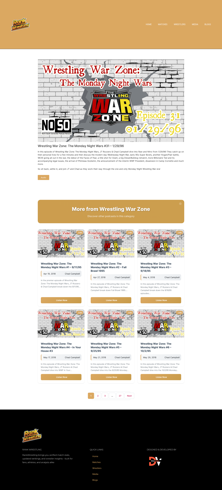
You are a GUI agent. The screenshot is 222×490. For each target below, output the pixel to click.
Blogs (208, 24)
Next (129, 395)
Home (149, 24)
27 (120, 395)
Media (195, 24)
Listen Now (61, 300)
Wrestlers (180, 24)
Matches (162, 24)
